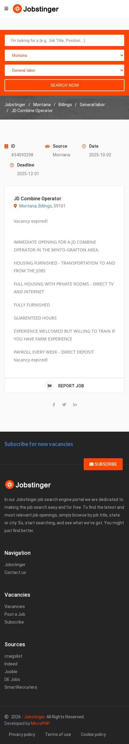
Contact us (15, 572)
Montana (28, 206)
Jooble (10, 671)
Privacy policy (22, 734)
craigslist (13, 656)
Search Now (64, 85)
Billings (45, 206)
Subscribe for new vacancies (38, 444)
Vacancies (14, 606)
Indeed (10, 663)
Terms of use (58, 734)
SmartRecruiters (20, 687)
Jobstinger (15, 564)
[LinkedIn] (75, 404)
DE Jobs (12, 679)
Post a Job (14, 614)
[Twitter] (64, 404)
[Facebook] (54, 404)
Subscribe (105, 464)
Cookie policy (93, 734)
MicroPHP (40, 723)
